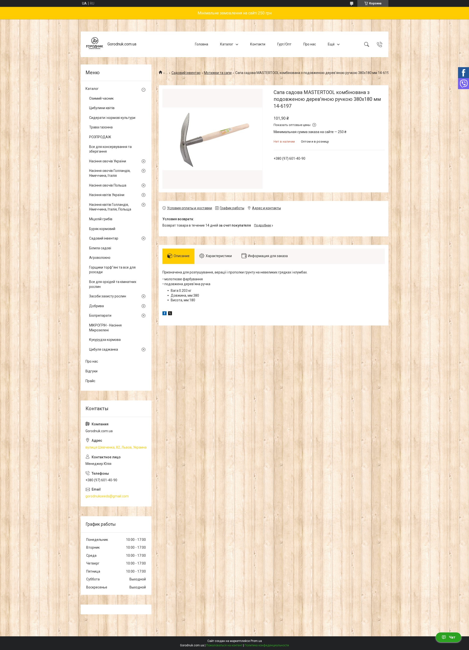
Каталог (226, 44)
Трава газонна (101, 127)
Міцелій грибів (100, 219)
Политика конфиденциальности (267, 645)
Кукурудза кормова (105, 340)
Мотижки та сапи (218, 73)
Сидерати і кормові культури (112, 118)
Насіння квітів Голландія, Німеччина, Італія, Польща (110, 207)
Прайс (90, 381)
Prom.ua (256, 641)
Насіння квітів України (106, 195)
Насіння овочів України (107, 161)
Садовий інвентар (186, 73)
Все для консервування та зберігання (110, 149)
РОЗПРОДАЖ (100, 137)
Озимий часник (101, 98)
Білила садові (100, 248)
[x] (170, 314)
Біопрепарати (100, 315)
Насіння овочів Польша (107, 185)
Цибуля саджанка (103, 349)
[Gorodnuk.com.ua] (94, 44)
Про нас (309, 44)
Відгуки (91, 371)
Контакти (257, 44)
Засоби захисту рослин (107, 296)
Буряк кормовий (102, 229)
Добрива (96, 306)
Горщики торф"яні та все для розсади (112, 269)
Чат (452, 637)
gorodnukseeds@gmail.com (107, 496)
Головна (201, 44)
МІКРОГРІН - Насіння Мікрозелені (105, 327)
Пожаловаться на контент (224, 645)
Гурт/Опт (284, 44)
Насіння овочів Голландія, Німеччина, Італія (109, 173)
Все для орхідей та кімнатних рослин (112, 284)
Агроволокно (99, 258)
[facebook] (164, 314)
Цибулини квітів (102, 108)
